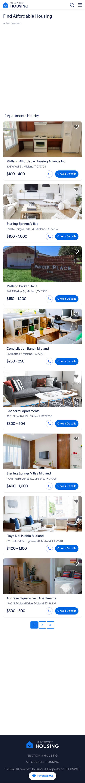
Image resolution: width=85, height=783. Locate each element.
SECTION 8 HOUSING (42, 755)
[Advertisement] (42, 68)
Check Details (66, 174)
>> (50, 625)
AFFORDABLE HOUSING (42, 762)
